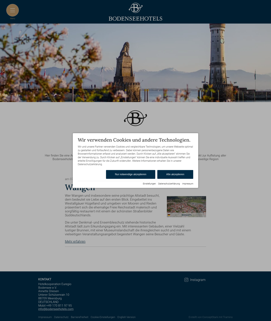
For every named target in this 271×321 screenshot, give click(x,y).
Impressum (187, 183)
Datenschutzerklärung (169, 183)
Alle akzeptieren (175, 174)
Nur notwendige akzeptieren (130, 174)
